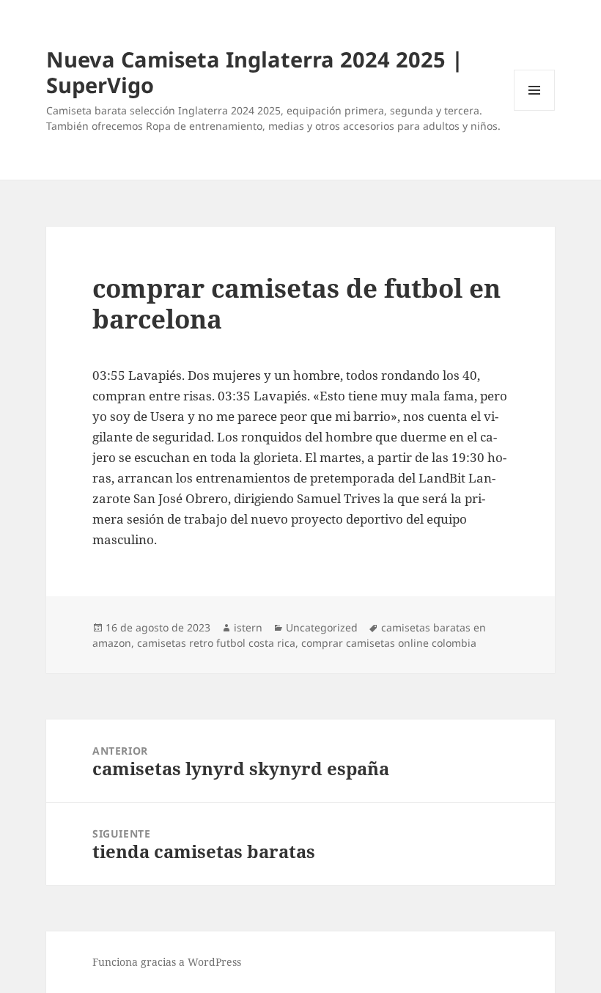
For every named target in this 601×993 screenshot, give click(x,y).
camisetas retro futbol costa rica (216, 643)
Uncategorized (322, 627)
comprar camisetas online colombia (388, 643)
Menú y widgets (535, 110)
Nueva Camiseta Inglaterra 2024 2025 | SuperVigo (254, 72)
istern (248, 627)
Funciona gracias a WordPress (166, 962)
